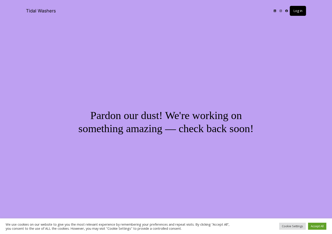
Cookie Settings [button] (292, 226)
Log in (297, 11)
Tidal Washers (41, 11)
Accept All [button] (317, 226)
